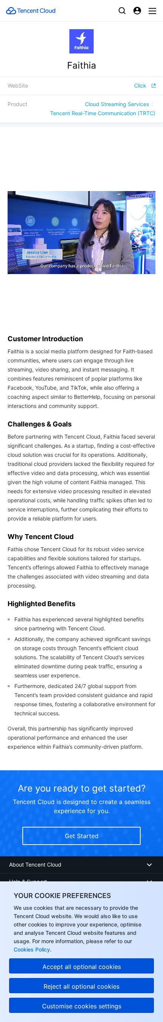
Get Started (82, 836)
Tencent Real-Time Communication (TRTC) (102, 113)
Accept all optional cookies (81, 966)
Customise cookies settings (81, 1006)
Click (140, 85)
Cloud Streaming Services (117, 104)
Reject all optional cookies (81, 986)
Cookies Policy (32, 949)
